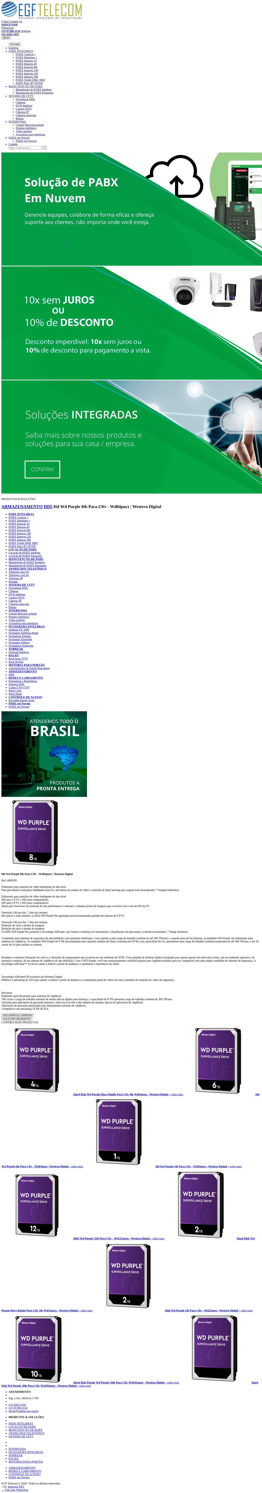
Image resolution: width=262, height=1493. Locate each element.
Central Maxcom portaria (30, 124)
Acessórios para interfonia (30, 134)
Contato (13, 144)
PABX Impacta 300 (27, 76)
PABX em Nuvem (19, 137)
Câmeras (20, 102)
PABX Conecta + (26, 54)
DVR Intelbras (24, 105)
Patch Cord (15, 690)
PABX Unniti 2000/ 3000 (30, 79)
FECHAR (14, 44)
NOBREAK (16, 648)
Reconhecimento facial (21, 700)
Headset (13, 581)
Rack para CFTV (18, 658)
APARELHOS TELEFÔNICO (27, 568)
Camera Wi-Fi (24, 108)
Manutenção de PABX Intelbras (34, 89)
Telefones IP (16, 578)
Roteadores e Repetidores (23, 681)
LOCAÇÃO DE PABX (23, 549)
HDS (48, 506)
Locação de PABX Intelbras (24, 552)
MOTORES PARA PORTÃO (27, 665)
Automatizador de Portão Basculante (29, 668)
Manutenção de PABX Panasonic (34, 92)
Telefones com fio (19, 575)
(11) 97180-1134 (18, 1407)
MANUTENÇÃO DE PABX (25, 86)
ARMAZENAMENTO (22, 506)
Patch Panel (15, 693)
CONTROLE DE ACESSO (25, 697)
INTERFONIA (17, 121)
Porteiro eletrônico (26, 128)
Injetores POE (16, 684)
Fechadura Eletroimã (20, 639)
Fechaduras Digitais (20, 636)
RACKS (14, 655)
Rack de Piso (16, 661)
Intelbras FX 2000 (19, 629)
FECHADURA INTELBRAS (27, 626)
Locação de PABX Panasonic (25, 555)
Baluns (20, 118)
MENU (6, 38)
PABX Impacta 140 (27, 70)
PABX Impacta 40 (26, 63)
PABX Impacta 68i (26, 67)
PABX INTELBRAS (21, 51)
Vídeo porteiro (24, 131)
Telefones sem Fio (19, 571)
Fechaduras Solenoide (21, 645)
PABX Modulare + (26, 57)
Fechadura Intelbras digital (23, 632)
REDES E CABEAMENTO (26, 677)
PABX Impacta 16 (26, 60)
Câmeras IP (22, 112)
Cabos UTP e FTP (19, 687)
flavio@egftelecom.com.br (23, 1411)
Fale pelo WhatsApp (16, 1489)
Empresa (13, 47)
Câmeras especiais (26, 115)
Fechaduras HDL (25, 99)
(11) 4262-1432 (17, 1404)
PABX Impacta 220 (27, 73)
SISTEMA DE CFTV (21, 96)
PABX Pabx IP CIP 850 (29, 83)
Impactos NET (16, 1486)
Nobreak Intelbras (19, 652)
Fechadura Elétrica (19, 642)
